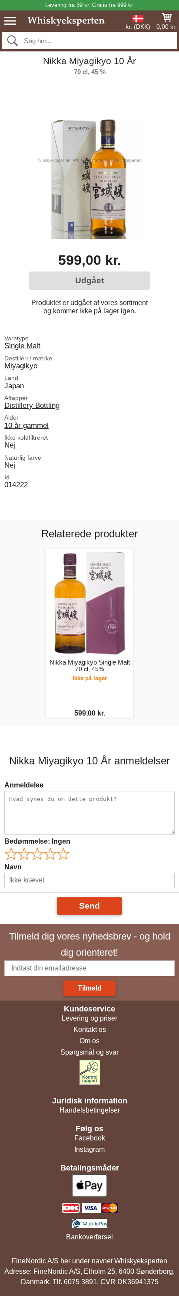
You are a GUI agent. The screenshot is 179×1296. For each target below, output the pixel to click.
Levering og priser (89, 1018)
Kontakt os (89, 1029)
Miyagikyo (20, 365)
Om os (89, 1041)
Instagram (89, 1149)
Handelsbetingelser (90, 1110)
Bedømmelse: (37, 841)
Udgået (89, 280)
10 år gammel (26, 425)
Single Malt (22, 345)
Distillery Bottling (32, 405)
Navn (13, 867)
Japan (14, 385)
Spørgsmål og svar (89, 1052)
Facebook (89, 1138)
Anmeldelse (23, 785)
